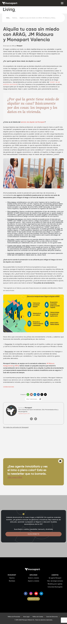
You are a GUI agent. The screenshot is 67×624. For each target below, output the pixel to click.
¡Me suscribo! (15, 477)
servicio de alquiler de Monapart (33, 122)
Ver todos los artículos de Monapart (16, 427)
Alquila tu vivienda (33, 581)
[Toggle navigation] (62, 3)
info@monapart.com (24, 413)
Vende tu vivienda (33, 578)
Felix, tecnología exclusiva (55, 581)
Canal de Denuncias (52, 616)
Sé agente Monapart (55, 578)
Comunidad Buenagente (55, 587)
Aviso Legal (26, 616)
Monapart (19, 46)
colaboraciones (8, 386)
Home (8, 18)
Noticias (14, 18)
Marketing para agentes (55, 584)
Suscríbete (34, 534)
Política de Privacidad (14, 616)
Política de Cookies (38, 616)
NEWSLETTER (33, 599)
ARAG (17, 366)
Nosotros (12, 578)
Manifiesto (12, 581)
